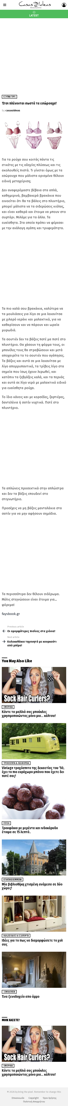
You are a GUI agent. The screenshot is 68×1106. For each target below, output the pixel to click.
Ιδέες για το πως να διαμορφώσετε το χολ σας (32, 942)
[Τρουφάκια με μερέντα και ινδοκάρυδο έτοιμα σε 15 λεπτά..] (34, 801)
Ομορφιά (8, 707)
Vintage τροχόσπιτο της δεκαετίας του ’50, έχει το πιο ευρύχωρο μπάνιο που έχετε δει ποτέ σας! (33, 772)
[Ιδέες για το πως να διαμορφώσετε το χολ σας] (34, 914)
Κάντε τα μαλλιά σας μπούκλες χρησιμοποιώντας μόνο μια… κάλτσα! (29, 714)
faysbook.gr (11, 614)
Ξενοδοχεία (9, 992)
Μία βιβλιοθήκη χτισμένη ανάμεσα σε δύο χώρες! (32, 886)
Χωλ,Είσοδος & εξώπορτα (16, 935)
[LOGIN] (64, 4)
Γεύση (6, 823)
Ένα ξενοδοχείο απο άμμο (20, 996)
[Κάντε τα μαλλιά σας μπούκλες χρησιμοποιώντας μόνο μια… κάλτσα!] (34, 685)
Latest (34, 15)
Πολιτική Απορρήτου (34, 1101)
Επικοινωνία (18, 1098)
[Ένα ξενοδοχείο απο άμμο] (34, 970)
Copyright (33, 1098)
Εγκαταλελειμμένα (12, 879)
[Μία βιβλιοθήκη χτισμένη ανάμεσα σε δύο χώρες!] (34, 857)
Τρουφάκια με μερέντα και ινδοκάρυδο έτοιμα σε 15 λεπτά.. (30, 830)
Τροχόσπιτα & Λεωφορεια (16, 763)
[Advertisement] (34, 54)
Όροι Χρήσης (50, 1098)
